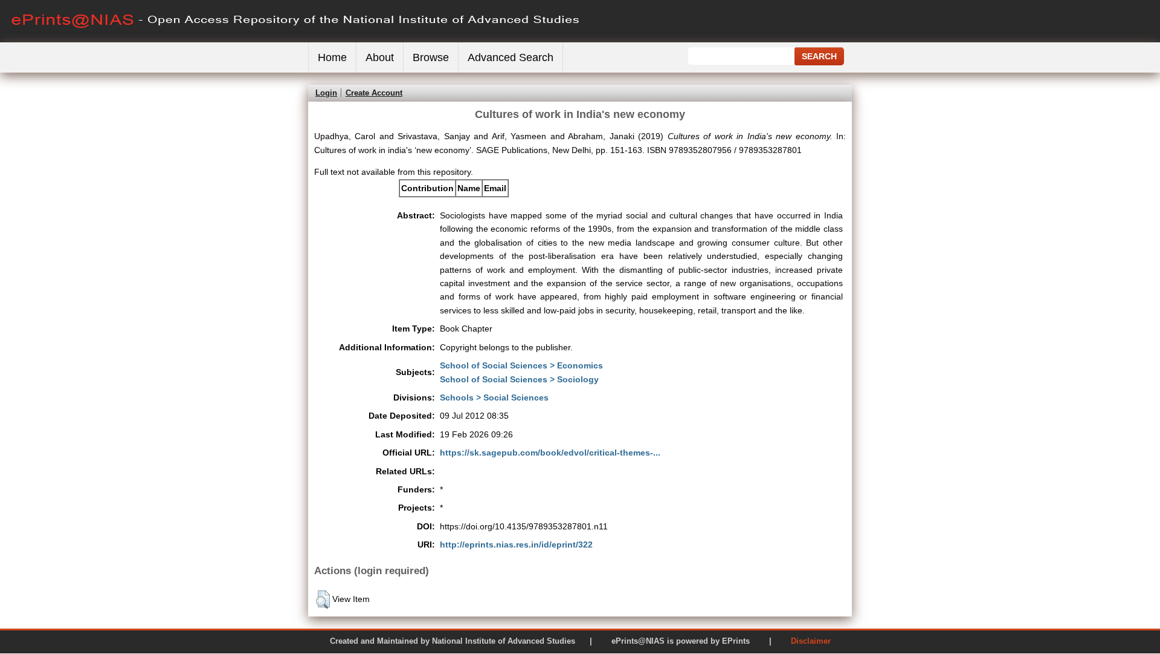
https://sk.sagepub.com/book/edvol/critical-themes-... (550, 452)
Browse (431, 57)
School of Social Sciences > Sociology (519, 379)
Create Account (374, 92)
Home (332, 57)
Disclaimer (811, 641)
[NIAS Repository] (296, 39)
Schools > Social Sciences (494, 397)
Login (326, 92)
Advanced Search (510, 57)
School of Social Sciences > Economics (521, 365)
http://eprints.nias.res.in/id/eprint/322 (516, 544)
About (380, 57)
